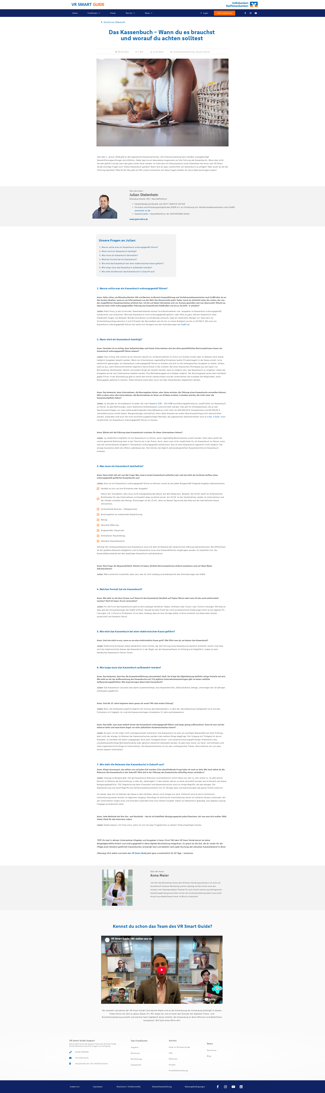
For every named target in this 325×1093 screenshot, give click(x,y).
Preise (113, 13)
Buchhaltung (136, 1059)
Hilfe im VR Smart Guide (179, 1047)
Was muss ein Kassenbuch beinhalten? (120, 255)
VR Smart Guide (138, 853)
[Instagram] (251, 13)
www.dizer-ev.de (142, 210)
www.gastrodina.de (138, 219)
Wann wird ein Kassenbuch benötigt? (119, 251)
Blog (209, 1056)
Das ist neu (211, 1050)
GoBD (184, 324)
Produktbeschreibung (178, 1070)
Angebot (134, 1047)
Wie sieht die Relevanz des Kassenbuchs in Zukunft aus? (128, 271)
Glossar (172, 1065)
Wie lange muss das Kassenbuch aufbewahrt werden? (127, 267)
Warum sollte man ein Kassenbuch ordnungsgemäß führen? (130, 247)
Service (129, 13)
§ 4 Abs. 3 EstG (212, 417)
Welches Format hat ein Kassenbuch (119, 259)
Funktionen (93, 13)
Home (74, 13)
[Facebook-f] (245, 13)
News (147, 13)
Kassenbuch (136, 1065)
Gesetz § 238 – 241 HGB (161, 403)
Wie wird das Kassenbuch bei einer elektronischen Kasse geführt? (133, 263)
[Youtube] (256, 13)
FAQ (171, 1053)
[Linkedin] (241, 1086)
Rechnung (135, 1053)
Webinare (173, 1059)
